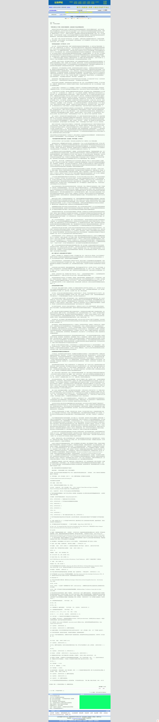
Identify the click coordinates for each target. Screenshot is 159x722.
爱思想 (101, 712)
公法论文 (92, 1)
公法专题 (84, 1)
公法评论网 (52, 712)
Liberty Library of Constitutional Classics (57, 714)
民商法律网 (81, 712)
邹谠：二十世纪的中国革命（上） (58, 690)
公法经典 (79, 1)
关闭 (103, 688)
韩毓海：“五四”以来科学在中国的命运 (99, 692)
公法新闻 (92, 3)
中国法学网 (87, 712)
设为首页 (105, 2)
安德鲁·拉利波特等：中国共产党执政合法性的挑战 (59, 704)
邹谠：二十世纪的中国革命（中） (60, 684)
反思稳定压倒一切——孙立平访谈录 (56, 705)
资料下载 (75, 3)
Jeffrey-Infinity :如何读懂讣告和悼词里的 (57, 697)
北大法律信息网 (75, 712)
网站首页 (71, 1)
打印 (99, 688)
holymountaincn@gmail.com (77, 718)
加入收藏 (105, 1)
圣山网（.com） (68, 714)
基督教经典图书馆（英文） (66, 712)
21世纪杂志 (106, 712)
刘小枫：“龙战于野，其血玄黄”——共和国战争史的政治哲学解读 (61, 706)
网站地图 (105, 3)
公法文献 (97, 1)
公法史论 (84, 3)
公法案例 (88, 1)
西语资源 (79, 3)
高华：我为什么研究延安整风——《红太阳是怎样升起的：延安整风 (62, 698)
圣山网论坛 (57, 712)
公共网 (91, 712)
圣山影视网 (96, 712)
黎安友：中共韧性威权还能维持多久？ (57, 708)
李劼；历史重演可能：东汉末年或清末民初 (57, 701)
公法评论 (75, 1)
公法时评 (88, 3)
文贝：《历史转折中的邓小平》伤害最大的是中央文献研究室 (61, 702)
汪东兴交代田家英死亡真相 (55, 695)
